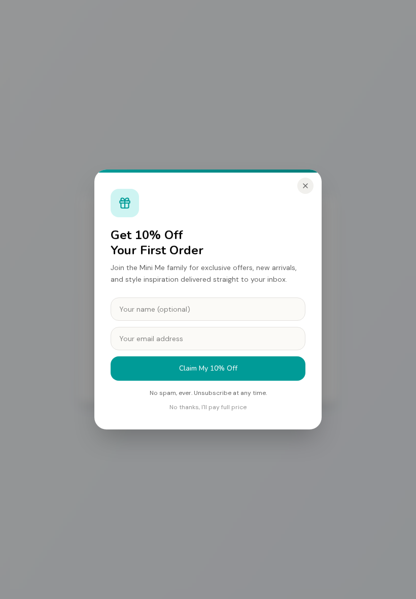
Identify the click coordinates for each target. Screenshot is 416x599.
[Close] (305, 186)
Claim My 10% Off (208, 368)
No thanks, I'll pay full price (208, 407)
